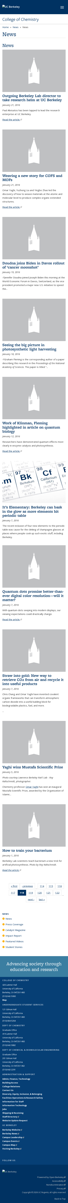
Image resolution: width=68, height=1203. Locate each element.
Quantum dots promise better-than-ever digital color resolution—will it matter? (33, 595)
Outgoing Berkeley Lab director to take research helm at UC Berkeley (32, 97)
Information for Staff (13, 1101)
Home (5, 27)
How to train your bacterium (27, 850)
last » (43, 899)
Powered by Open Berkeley (51, 1177)
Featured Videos (15, 941)
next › (32, 899)
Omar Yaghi (32, 786)
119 (32, 893)
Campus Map (9, 1145)
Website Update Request (15, 1120)
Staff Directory (10, 1116)
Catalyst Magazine (15, 930)
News (16, 27)
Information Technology (14, 1105)
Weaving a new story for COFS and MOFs (32, 177)
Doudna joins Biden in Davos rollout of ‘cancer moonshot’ (33, 265)
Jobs (4, 1109)
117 (14, 893)
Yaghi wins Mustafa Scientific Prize (32, 767)
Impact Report (14, 935)
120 (40, 893)
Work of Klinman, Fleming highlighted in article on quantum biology (31, 427)
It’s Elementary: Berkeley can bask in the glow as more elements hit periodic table (32, 511)
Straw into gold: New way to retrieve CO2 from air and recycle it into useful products (33, 679)
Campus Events (11, 1141)
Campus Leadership (13, 1137)
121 (49, 893)
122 (58, 893)
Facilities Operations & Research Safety (22, 1098)
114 (43, 886)
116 (61, 886)
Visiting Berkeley (12, 1148)
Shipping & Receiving (12, 1113)
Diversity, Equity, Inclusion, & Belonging (22, 1094)
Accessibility (59, 1181)
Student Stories (14, 947)
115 (52, 886)
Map (4, 1000)
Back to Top (60, 1198)
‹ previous (28, 886)
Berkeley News (10, 1133)
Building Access (10, 1082)
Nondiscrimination (56, 1184)
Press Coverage (14, 924)
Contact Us (7, 1090)
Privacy (61, 1188)
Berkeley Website (12, 1129)
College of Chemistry (20, 19)
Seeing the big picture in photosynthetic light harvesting (29, 346)
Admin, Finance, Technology (16, 1079)
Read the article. (12, 119)
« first (15, 886)
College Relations (11, 1086)
